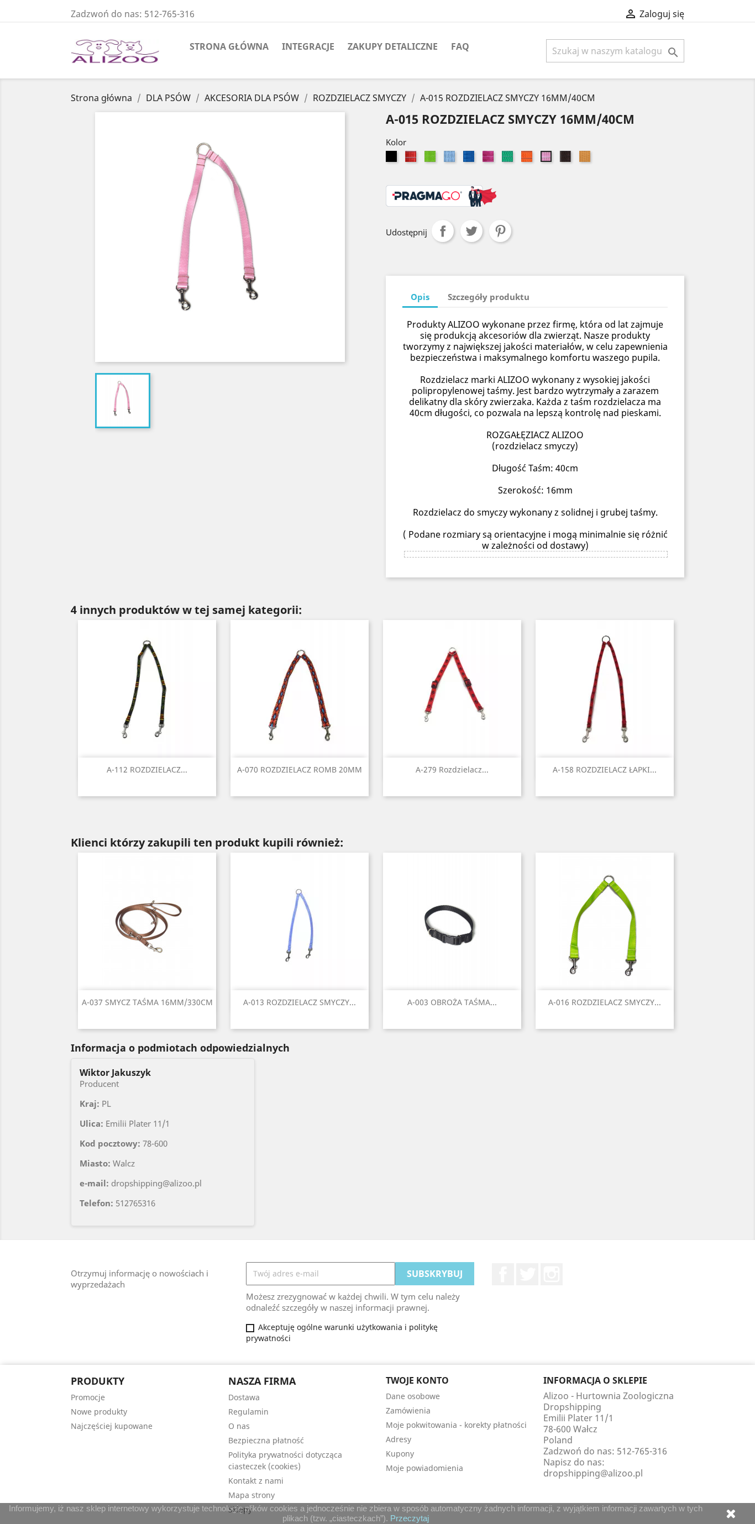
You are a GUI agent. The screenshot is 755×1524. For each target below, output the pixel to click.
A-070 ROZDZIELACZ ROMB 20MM (299, 769)
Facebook (503, 1274)
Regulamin (248, 1411)
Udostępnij (443, 231)
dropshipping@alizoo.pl (593, 1473)
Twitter (527, 1274)
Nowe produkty (99, 1411)
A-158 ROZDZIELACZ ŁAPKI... (605, 769)
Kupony (400, 1453)
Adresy (398, 1439)
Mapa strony (251, 1495)
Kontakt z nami (256, 1480)
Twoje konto (417, 1380)
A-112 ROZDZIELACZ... (147, 769)
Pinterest (500, 231)
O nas (239, 1426)
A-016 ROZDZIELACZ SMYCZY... (604, 1002)
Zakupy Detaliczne (393, 46)
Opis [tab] (420, 296)
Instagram (552, 1274)
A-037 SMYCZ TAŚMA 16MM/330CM (147, 1002)
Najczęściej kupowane (112, 1426)
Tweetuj (471, 231)
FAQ (460, 46)
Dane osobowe (413, 1396)
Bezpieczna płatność (266, 1440)
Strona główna (229, 46)
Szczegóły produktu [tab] (488, 296)
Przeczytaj (409, 1518)
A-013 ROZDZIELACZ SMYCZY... (299, 1002)
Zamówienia (408, 1410)
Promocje (88, 1397)
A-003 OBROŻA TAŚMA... (452, 1002)
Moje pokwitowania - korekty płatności (456, 1425)
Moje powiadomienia (424, 1468)
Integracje (308, 46)
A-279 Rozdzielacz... (452, 769)
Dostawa (244, 1397)
